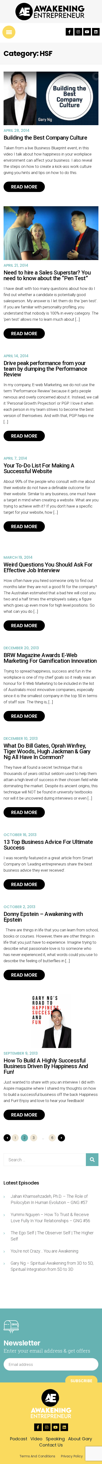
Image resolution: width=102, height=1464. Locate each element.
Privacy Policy (72, 1456)
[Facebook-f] (69, 32)
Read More (24, 186)
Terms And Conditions (37, 1456)
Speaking (55, 1439)
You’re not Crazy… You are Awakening (44, 1251)
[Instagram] (78, 32)
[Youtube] (87, 32)
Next (61, 1137)
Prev (7, 1137)
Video (36, 1439)
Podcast (18, 1439)
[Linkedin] (96, 32)
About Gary (80, 1439)
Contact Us (51, 1445)
